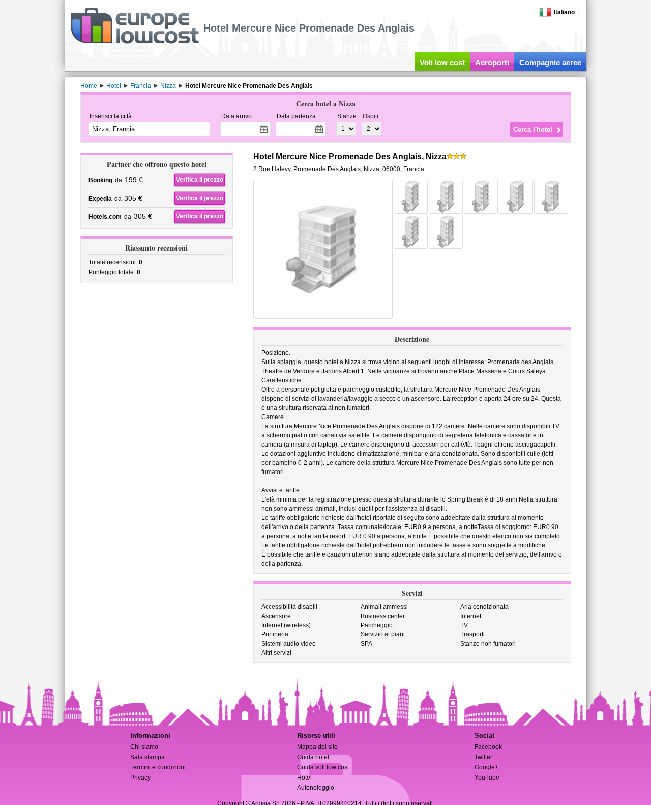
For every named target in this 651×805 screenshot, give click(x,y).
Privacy (140, 777)
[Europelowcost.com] (134, 41)
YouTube (487, 777)
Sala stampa (147, 757)
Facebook (488, 747)
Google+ (486, 767)
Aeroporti (492, 62)
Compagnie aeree (550, 62)
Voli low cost (442, 62)
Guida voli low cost (323, 767)
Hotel (304, 777)
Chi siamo (144, 747)
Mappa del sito (317, 747)
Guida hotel (313, 757)
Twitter (483, 757)
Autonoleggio (315, 787)
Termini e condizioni (158, 767)
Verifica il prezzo (199, 179)
